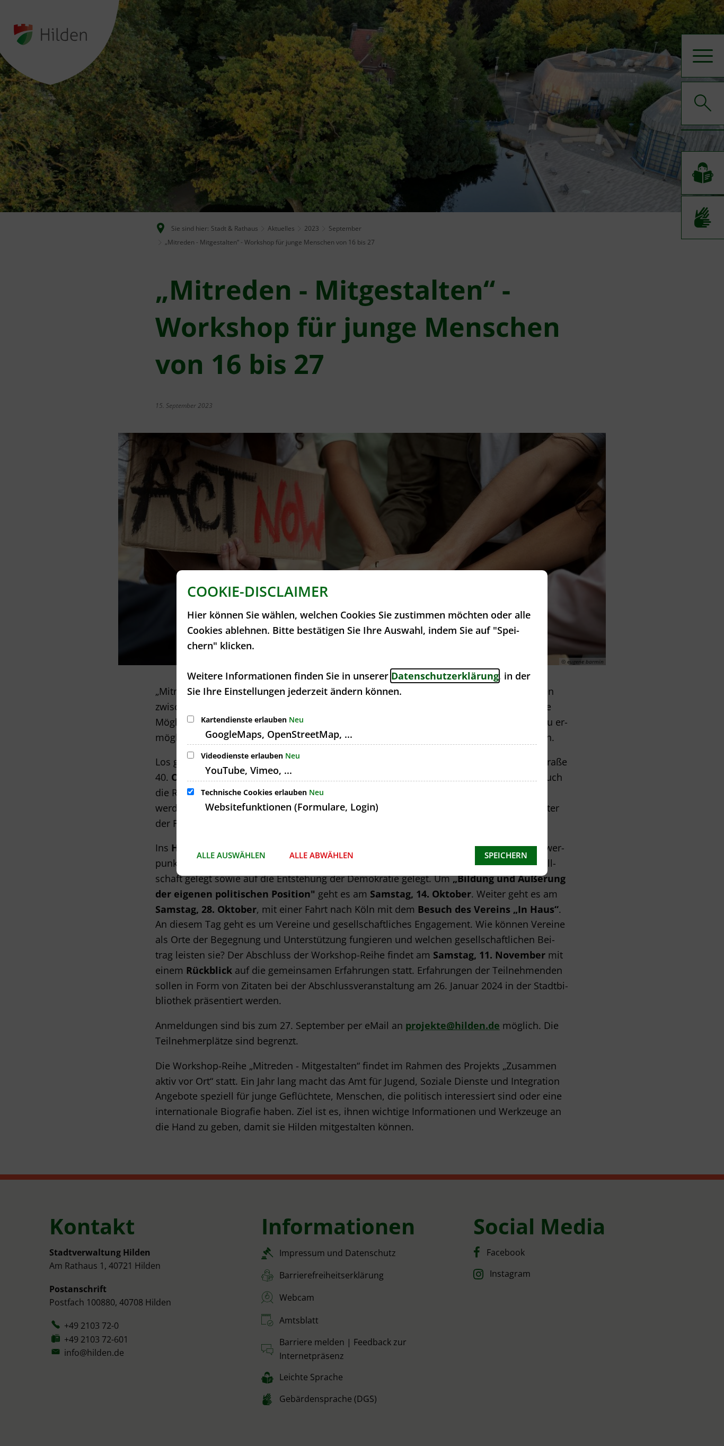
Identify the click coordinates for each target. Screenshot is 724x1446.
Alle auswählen (231, 855)
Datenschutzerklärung (445, 675)
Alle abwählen (321, 855)
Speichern (505, 855)
